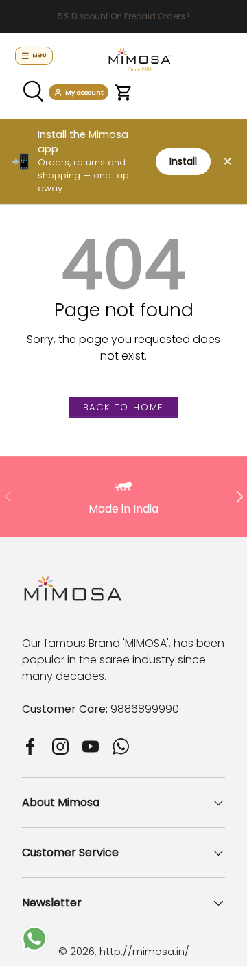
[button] (123, 93)
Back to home (124, 407)
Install (183, 161)
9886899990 (144, 709)
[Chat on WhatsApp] (34, 933)
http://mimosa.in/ (144, 951)
